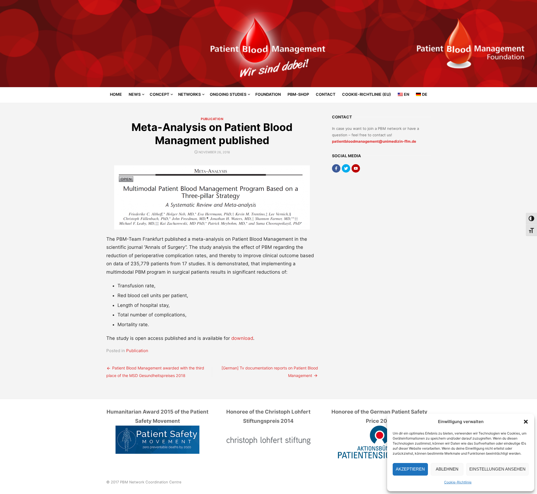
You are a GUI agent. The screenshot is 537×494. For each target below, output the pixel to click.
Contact (325, 94)
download (242, 338)
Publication (212, 119)
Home (116, 94)
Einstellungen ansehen (497, 469)
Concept (159, 94)
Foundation (268, 94)
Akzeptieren (410, 469)
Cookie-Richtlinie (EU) (366, 94)
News (135, 94)
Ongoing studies (228, 94)
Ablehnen (447, 469)
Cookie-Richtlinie (458, 482)
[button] (526, 421)
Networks (189, 94)
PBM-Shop (298, 94)
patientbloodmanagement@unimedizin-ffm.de (374, 141)
